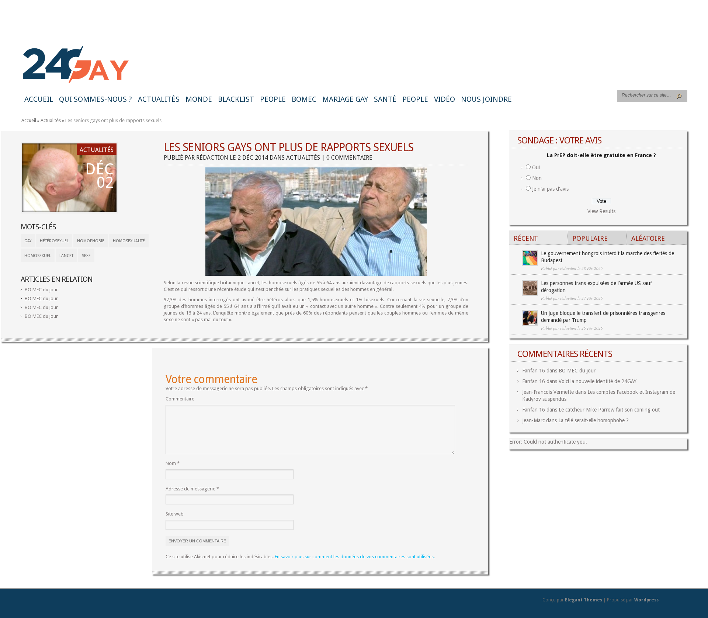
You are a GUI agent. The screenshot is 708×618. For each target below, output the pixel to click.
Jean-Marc (533, 420)
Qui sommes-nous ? (95, 99)
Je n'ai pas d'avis (550, 189)
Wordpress (646, 600)
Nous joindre (486, 99)
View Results (601, 211)
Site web (175, 514)
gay (27, 241)
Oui (536, 167)
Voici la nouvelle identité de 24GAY (597, 381)
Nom (173, 463)
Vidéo (444, 99)
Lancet (66, 255)
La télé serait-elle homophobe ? (593, 420)
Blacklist (236, 99)
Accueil (38, 99)
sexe (86, 255)
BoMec (304, 99)
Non (537, 178)
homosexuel (37, 255)
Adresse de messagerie (192, 489)
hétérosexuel (54, 241)
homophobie (90, 241)
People (273, 99)
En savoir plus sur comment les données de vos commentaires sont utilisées (354, 556)
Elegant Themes (583, 600)
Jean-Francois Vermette (548, 392)
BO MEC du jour (41, 289)
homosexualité (129, 241)
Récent (526, 238)
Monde (198, 99)
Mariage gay (345, 99)
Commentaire (180, 399)
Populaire (590, 238)
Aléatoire (648, 238)
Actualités (159, 99)
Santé (385, 99)
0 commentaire (349, 157)
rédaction (212, 157)
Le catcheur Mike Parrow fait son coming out (609, 410)
